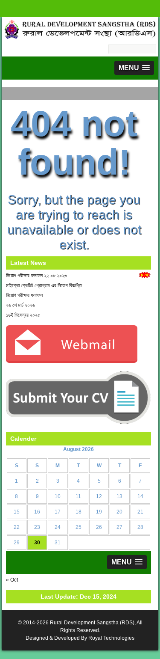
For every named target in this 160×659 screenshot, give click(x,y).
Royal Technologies (111, 638)
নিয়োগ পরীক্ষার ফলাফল (24, 295)
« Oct (12, 580)
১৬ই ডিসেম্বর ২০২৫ (23, 315)
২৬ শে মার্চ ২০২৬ (20, 305)
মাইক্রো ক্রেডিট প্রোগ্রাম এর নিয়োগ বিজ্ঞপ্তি (44, 285)
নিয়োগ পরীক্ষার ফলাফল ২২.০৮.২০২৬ (36, 276)
